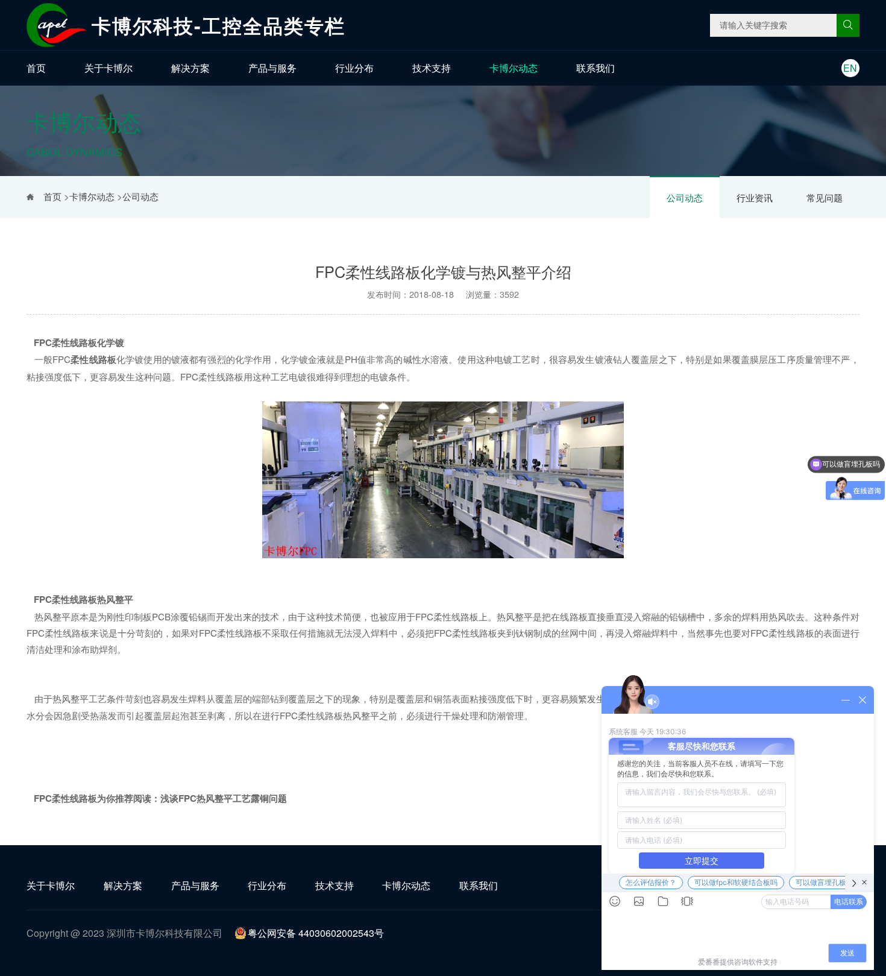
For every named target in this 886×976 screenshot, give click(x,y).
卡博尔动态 (513, 68)
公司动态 (685, 197)
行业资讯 (755, 197)
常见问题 (824, 197)
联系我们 (595, 68)
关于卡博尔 (108, 68)
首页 (36, 68)
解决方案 (190, 68)
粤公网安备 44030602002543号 (316, 933)
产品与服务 (272, 68)
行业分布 (354, 68)
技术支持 (431, 68)
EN (850, 68)
